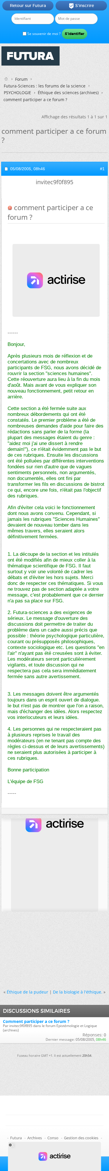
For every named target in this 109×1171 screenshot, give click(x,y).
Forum (21, 79)
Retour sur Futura (28, 5)
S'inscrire (81, 6)
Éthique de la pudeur (27, 992)
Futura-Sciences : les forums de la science (44, 86)
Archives (34, 1137)
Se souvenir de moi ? (43, 33)
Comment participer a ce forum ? (36, 1021)
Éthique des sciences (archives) (68, 92)
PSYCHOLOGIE (17, 92)
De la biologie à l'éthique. (77, 992)
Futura (16, 1137)
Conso (52, 1137)
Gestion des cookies (81, 1137)
